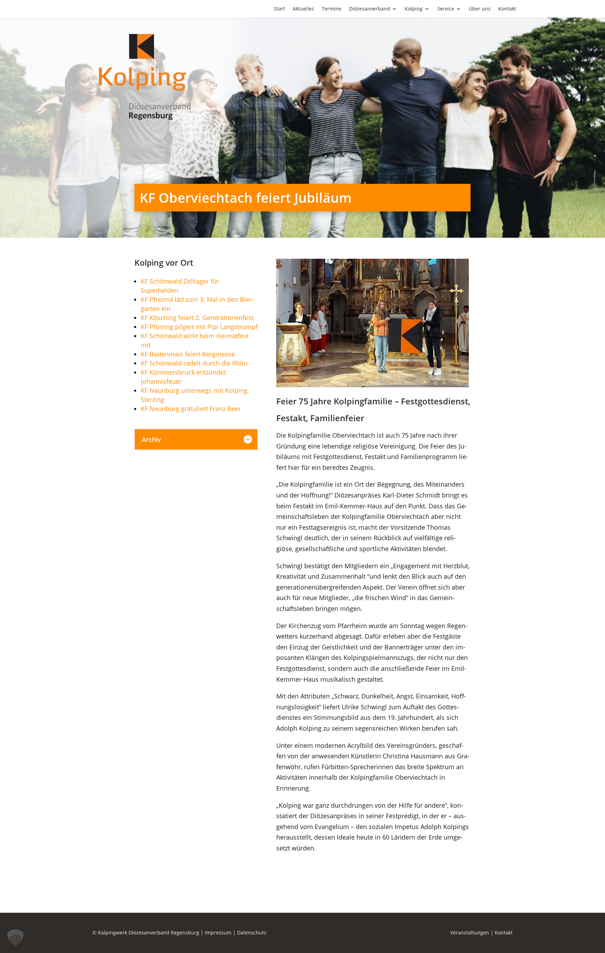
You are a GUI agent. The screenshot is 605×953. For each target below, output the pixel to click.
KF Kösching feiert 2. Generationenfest (197, 317)
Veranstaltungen (469, 932)
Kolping (414, 9)
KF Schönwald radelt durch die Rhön (194, 363)
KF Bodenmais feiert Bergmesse (188, 354)
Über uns (480, 9)
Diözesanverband (369, 9)
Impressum (218, 932)
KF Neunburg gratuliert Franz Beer (191, 408)
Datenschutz (251, 932)
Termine (331, 9)
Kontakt (507, 9)
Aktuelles (303, 9)
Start (279, 9)
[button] (15, 937)
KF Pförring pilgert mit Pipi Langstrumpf (199, 326)
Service (445, 9)
